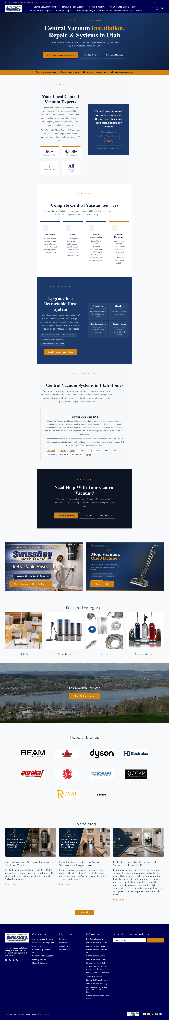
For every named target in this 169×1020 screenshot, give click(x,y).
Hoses (104, 654)
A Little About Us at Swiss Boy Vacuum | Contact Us (97, 967)
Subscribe (155, 940)
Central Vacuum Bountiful (96, 942)
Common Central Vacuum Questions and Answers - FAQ (96, 989)
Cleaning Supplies (39, 959)
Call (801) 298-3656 (66, 515)
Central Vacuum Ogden (95, 946)
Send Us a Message (114, 55)
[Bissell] (67, 753)
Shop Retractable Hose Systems (60, 352)
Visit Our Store (106, 515)
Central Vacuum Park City (96, 983)
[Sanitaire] (101, 795)
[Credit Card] (144, 1014)
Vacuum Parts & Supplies (42, 955)
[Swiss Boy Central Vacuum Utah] (13, 8)
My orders (63, 942)
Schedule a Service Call (95, 963)
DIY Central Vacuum (94, 939)
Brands (139, 10)
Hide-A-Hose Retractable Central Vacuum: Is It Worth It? (134, 864)
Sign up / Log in (157, 2)
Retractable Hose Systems (43, 942)
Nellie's (24, 654)
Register (62, 939)
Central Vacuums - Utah (96, 959)
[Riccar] (136, 774)
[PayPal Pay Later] (156, 1014)
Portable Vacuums (145, 654)
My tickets (63, 946)
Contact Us (87, 515)
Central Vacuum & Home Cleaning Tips (115, 10)
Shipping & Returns (94, 976)
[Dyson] (101, 753)
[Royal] (67, 795)
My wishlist (63, 949)
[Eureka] (33, 774)
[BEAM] (33, 753)
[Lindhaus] (101, 774)
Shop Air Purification (84, 696)
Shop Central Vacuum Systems (60, 55)
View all (84, 912)
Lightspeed (45, 1014)
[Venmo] (160, 1014)
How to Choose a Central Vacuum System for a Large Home (81, 864)
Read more (10, 884)
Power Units (64, 654)
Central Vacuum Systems (42, 939)
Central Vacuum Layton (95, 955)
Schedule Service (91, 55)
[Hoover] (67, 774)
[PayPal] (148, 1014)
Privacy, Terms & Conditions (98, 972)
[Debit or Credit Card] (152, 1014)
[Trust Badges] (133, 1015)
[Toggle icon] (152, 9)
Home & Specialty (39, 963)
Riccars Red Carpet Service (97, 980)
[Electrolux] (136, 753)
